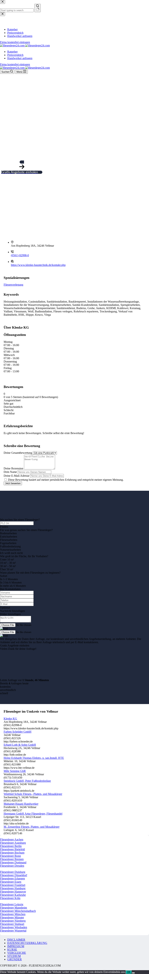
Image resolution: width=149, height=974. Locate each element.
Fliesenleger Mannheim (13, 907)
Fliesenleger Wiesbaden (13, 927)
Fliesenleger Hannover (13, 891)
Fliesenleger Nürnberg (13, 920)
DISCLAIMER (16, 939)
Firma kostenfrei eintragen (15, 64)
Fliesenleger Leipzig (11, 904)
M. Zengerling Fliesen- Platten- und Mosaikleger (31, 826)
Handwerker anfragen (19, 58)
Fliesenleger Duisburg (12, 871)
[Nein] (133, 972)
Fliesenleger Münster (12, 917)
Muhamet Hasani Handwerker (21, 803)
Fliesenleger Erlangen (12, 878)
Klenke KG (10, 718)
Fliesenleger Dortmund (13, 862)
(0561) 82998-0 (20, 255)
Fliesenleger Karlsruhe (13, 894)
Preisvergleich (15, 54)
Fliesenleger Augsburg (13, 842)
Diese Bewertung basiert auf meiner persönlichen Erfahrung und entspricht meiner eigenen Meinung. (66, 479)
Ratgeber (12, 51)
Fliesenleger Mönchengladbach (18, 910)
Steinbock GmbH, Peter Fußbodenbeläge (27, 780)
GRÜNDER (14, 959)
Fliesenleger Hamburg (12, 888)
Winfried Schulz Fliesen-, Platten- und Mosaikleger (33, 793)
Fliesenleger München (12, 914)
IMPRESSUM (15, 946)
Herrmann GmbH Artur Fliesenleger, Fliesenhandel (33, 813)
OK (128, 972)
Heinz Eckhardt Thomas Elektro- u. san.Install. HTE (34, 757)
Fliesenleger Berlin (11, 846)
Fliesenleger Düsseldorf (13, 875)
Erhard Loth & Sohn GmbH (20, 744)
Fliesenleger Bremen (12, 859)
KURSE (12, 949)
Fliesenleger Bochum (12, 852)
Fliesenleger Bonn (10, 855)
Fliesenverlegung (13, 284)
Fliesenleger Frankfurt (12, 885)
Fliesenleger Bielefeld (12, 849)
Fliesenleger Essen (10, 881)
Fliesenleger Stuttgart (12, 924)
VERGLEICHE (16, 952)
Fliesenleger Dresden (12, 865)
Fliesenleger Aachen (11, 839)
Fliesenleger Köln (10, 898)
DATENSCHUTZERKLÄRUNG (27, 942)
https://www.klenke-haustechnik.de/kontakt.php (38, 264)
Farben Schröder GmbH (17, 731)
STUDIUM (14, 956)
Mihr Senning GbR (15, 771)
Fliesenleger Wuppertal (13, 930)
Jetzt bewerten (13, 483)
